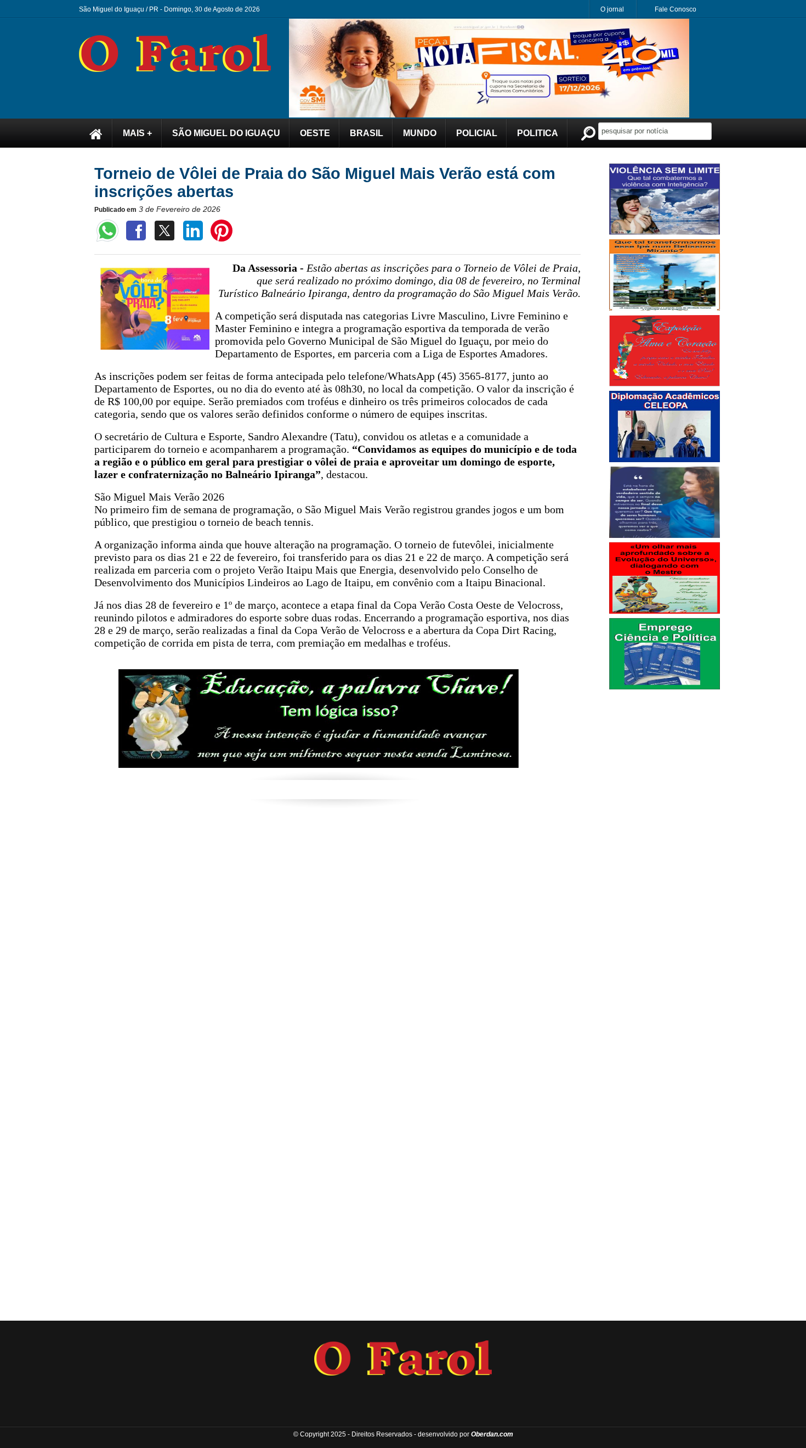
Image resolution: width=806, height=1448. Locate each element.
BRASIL (366, 133)
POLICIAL (476, 133)
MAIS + (137, 133)
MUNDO (419, 133)
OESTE (315, 133)
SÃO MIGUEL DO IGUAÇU (226, 133)
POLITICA (537, 133)
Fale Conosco (675, 9)
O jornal (612, 9)
